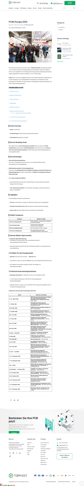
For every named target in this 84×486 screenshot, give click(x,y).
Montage (29, 450)
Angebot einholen (70, 3)
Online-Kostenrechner (48, 8)
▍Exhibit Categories (15, 107)
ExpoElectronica (34, 317)
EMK (32, 322)
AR (9, 485)
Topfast (15, 2)
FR (12, 485)
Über (28, 444)
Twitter (13, 453)
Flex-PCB (43, 454)
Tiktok (10, 456)
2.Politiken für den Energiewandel (18, 117)
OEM (28, 454)
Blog (15, 25)
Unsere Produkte (31, 446)
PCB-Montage (23, 8)
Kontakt (40, 8)
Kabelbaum (43, 460)
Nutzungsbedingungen (51, 481)
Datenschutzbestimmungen (64, 481)
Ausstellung (20, 25)
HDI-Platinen (43, 452)
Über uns (35, 8)
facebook (11, 400)
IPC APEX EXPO (34, 310)
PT (7, 485)
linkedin (14, 400)
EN (4, 485)
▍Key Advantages (15, 99)
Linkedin (20, 453)
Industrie (30, 8)
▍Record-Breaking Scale (16, 95)
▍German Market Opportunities (17, 111)
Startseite (11, 8)
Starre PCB (43, 456)
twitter (18, 400)
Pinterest (16, 453)
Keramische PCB (44, 458)
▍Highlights (13, 103)
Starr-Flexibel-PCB (45, 442)
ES (14, 485)
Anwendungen (30, 448)
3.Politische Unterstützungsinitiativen (19, 121)
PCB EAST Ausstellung (36, 332)
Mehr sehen (60, 61)
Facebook (10, 453)
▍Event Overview (14, 91)
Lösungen (16, 8)
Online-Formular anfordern (64, 456)
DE (1, 484)
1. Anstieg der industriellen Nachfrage (23, 113)
